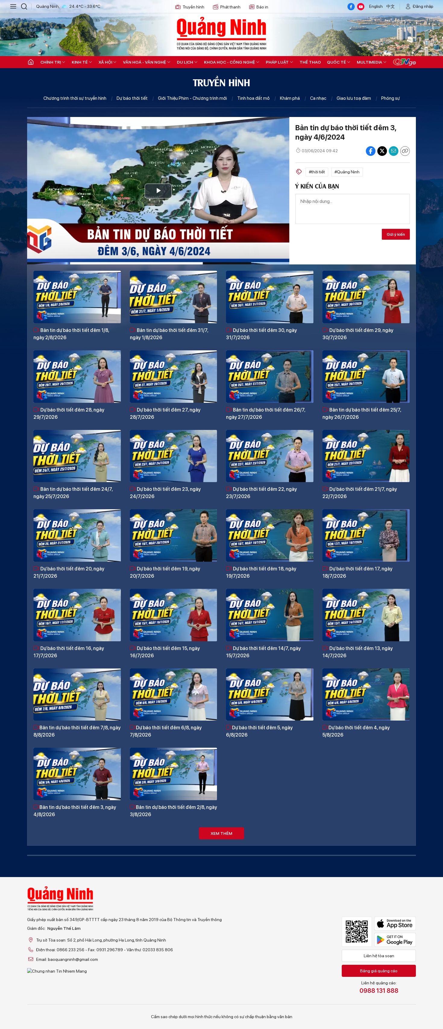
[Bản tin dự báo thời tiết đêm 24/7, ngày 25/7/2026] (77, 456)
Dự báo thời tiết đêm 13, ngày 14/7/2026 (357, 651)
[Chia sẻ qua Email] (393, 151)
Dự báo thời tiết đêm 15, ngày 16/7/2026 (165, 651)
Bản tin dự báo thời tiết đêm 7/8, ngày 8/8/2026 (77, 731)
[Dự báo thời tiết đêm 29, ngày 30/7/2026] (366, 297)
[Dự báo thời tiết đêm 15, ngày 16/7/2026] (173, 615)
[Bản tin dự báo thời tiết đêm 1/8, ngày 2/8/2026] (77, 297)
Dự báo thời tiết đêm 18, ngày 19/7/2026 (261, 572)
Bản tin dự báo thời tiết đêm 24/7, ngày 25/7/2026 (73, 492)
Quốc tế (336, 62)
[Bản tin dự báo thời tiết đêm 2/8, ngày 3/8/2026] (173, 774)
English (376, 6)
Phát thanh (230, 7)
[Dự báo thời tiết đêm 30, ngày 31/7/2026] (269, 297)
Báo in (262, 7)
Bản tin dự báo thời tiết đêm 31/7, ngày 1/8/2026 (169, 333)
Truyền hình (193, 7)
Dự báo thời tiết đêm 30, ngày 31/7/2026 (261, 333)
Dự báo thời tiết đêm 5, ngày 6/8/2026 (259, 731)
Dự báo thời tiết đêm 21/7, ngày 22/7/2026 (359, 492)
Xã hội (105, 62)
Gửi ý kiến (396, 234)
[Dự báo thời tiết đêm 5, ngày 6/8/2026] (269, 694)
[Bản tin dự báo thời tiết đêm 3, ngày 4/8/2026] (77, 774)
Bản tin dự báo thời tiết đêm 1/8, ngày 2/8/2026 (71, 333)
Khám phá (290, 98)
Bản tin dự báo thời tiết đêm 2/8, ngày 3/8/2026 (173, 810)
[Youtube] (360, 6)
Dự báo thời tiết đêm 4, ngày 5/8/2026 (356, 731)
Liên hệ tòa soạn (379, 955)
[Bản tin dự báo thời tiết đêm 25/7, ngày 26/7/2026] (366, 376)
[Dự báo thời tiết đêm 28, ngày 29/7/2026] (77, 376)
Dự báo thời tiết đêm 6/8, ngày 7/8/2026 (166, 731)
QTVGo (404, 62)
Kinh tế (80, 62)
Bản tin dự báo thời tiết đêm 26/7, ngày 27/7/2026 (265, 413)
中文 (390, 6)
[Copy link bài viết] (405, 151)
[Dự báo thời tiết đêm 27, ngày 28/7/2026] (173, 376)
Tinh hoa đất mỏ (253, 98)
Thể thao (310, 62)
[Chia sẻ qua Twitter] (382, 151)
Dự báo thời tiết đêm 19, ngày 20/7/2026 (165, 572)
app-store (395, 923)
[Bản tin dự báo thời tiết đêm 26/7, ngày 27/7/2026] (269, 376)
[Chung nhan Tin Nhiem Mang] (124, 971)
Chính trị (50, 62)
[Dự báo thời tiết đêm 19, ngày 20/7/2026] (173, 535)
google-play (395, 940)
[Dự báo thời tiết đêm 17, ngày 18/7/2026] (366, 535)
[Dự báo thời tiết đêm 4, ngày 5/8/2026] (366, 694)
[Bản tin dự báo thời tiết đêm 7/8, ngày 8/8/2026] (77, 694)
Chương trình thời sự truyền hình (74, 98)
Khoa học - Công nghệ (229, 62)
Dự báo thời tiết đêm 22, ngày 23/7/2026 (261, 492)
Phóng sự (390, 98)
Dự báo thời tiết (132, 98)
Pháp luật (277, 62)
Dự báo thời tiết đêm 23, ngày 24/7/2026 (165, 492)
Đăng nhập (423, 6)
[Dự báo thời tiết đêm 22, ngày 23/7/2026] (269, 456)
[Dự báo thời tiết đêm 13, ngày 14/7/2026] (366, 615)
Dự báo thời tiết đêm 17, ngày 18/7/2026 (357, 572)
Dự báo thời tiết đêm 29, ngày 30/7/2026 (357, 333)
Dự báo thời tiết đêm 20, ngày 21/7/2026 (68, 572)
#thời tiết (317, 171)
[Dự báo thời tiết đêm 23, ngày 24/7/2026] (173, 456)
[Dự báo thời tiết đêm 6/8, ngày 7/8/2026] (173, 694)
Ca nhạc (318, 98)
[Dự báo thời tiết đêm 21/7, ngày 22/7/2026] (366, 456)
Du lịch (185, 62)
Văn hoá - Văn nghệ (144, 62)
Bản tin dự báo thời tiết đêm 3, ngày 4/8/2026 (74, 810)
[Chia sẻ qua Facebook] (370, 151)
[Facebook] (351, 6)
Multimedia (369, 62)
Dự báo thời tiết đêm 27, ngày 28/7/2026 (165, 413)
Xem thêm (221, 833)
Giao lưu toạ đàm (354, 98)
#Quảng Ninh (347, 171)
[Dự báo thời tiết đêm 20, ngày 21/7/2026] (77, 535)
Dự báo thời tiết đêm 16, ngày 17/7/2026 (68, 651)
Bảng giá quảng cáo (378, 970)
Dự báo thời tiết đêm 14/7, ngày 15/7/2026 (263, 651)
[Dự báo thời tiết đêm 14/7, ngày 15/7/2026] (269, 615)
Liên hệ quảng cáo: (379, 987)
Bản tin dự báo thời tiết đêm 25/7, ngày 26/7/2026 (361, 413)
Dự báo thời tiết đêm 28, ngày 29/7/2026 (68, 413)
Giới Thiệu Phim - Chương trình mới (192, 98)
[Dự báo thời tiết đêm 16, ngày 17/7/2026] (77, 615)
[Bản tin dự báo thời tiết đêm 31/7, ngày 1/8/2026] (173, 297)
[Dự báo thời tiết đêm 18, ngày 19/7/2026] (269, 535)
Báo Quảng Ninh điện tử (221, 33)
